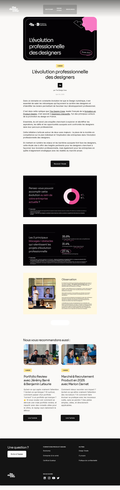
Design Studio (83, 451)
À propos (82, 456)
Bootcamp (46, 451)
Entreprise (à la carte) (51, 456)
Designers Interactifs (60, 114)
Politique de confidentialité (88, 460)
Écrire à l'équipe (17, 454)
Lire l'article (32, 418)
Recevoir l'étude (60, 164)
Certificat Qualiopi (49, 460)
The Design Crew (57, 111)
